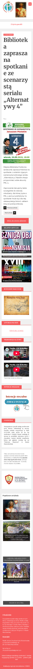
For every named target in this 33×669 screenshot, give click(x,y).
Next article (8, 213)
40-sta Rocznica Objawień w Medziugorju (14, 251)
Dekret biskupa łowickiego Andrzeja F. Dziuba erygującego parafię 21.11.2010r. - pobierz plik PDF (16, 657)
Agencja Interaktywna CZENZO (20, 666)
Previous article (12, 208)
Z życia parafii (8, 34)
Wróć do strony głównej (16, 221)
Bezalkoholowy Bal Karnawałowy (12, 280)
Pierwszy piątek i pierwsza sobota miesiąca (15, 256)
